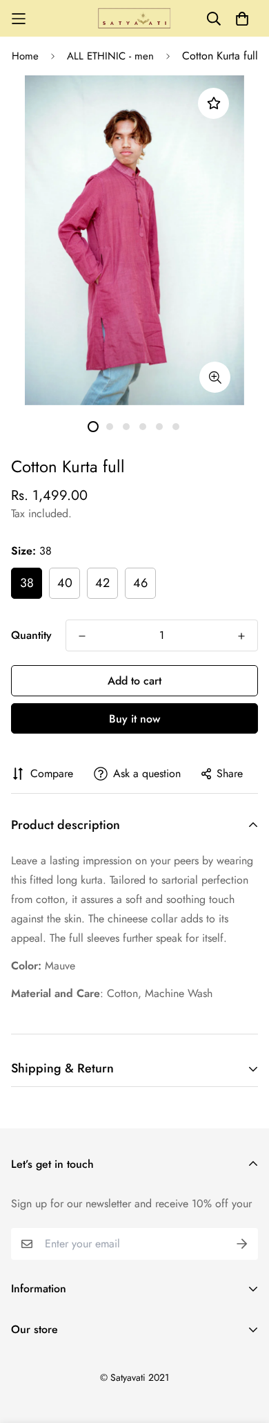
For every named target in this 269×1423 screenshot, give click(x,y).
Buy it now (134, 719)
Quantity (31, 635)
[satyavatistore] (134, 18)
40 (64, 583)
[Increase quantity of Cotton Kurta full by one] (241, 636)
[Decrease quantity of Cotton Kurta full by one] (82, 636)
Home (25, 56)
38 (27, 583)
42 (102, 583)
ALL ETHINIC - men (110, 56)
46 (140, 583)
